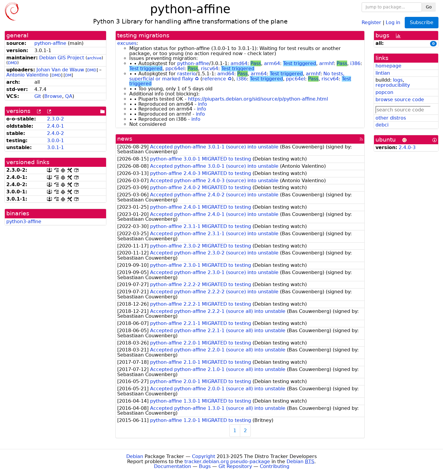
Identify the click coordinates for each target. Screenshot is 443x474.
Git (37, 96)
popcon (384, 92)
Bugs (205, 466)
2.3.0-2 (55, 119)
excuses (127, 43)
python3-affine (23, 221)
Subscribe (421, 22)
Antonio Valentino (27, 75)
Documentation (172, 466)
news (124, 138)
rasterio (186, 73)
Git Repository (235, 466)
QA (68, 96)
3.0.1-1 (55, 147)
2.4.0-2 (55, 133)
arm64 (272, 63)
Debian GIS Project (61, 58)
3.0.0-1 (55, 140)
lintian (382, 73)
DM (68, 75)
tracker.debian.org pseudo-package (227, 461)
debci (381, 125)
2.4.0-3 (407, 147)
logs (398, 80)
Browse (53, 96)
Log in (393, 22)
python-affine (50, 43)
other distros (390, 118)
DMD (12, 63)
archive (94, 58)
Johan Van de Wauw (60, 70)
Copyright (203, 456)
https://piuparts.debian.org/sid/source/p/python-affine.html (258, 99)
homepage (388, 66)
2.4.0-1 (55, 126)
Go (429, 7)
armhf (326, 63)
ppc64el (174, 68)
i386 (355, 63)
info (202, 104)
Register (371, 22)
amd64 (239, 63)
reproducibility (392, 85)
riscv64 (209, 68)
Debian (134, 456)
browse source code (399, 99)
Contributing (274, 466)
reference (214, 79)
